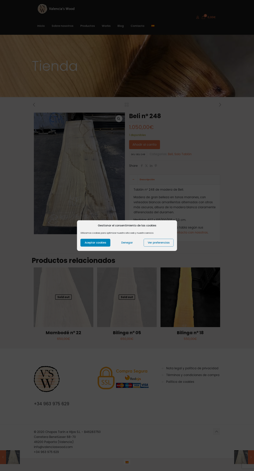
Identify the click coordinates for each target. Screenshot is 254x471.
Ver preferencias (159, 242)
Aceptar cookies (95, 242)
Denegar (127, 242)
